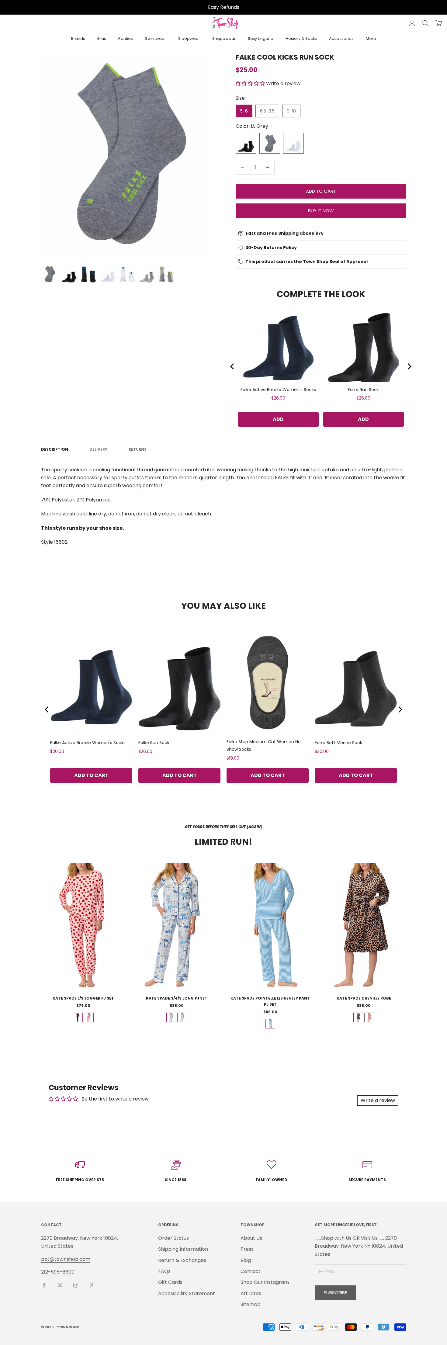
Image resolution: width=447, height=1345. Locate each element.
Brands (78, 38)
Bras (101, 38)
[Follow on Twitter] (60, 1285)
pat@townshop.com (65, 1259)
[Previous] (233, 366)
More (371, 38)
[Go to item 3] (88, 274)
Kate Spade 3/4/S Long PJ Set (176, 998)
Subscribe (335, 1292)
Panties (125, 38)
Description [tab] (54, 449)
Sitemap (251, 1304)
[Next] (409, 366)
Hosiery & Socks (301, 38)
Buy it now (321, 210)
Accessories (341, 38)
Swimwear (155, 38)
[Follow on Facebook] (44, 1285)
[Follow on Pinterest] (91, 1285)
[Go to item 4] (107, 274)
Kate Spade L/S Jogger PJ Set (83, 998)
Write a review (378, 1100)
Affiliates (251, 1293)
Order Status (173, 1238)
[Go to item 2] (69, 274)
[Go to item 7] (166, 274)
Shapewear (224, 38)
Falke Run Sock (363, 389)
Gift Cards (170, 1282)
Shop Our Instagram (265, 1282)
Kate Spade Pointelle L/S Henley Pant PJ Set (270, 1001)
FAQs (164, 1271)
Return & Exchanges (182, 1260)
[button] (250, 83)
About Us (251, 1238)
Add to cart (321, 191)
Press (247, 1249)
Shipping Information (183, 1249)
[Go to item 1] (49, 274)
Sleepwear (189, 38)
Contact (251, 1271)
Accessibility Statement (186, 1293)
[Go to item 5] (127, 274)
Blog (246, 1260)
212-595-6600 (57, 1271)
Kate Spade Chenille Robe (364, 998)
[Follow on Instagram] (76, 1285)
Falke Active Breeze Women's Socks (278, 389)
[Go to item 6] (146, 274)
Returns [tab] (138, 449)
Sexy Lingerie (260, 38)
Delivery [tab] (98, 449)
